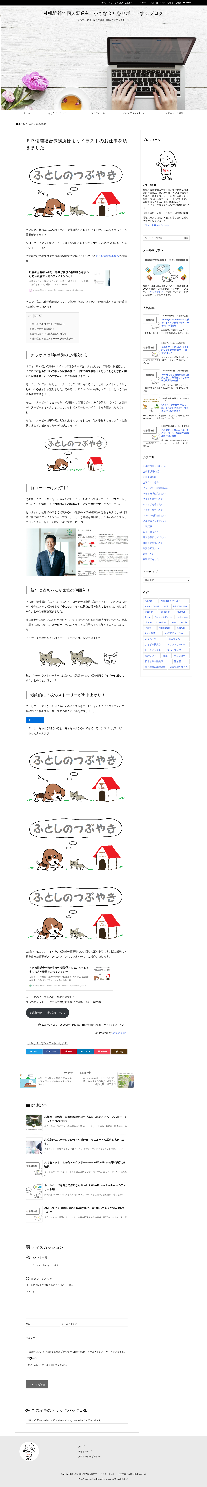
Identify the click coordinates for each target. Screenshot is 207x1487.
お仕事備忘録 (150, 476)
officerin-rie (119, 1032)
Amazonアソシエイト (172, 600)
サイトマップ (85, 1451)
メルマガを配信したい (154, 515)
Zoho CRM (150, 633)
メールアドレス (69, 1323)
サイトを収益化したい (154, 493)
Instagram (182, 617)
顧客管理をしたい (152, 559)
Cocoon (149, 611)
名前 (28, 1323)
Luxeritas (161, 622)
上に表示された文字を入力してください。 (47, 1365)
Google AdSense (163, 617)
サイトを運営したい (114, 1024)
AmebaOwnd (152, 606)
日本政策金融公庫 (154, 661)
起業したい (148, 553)
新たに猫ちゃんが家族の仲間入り (48, 333)
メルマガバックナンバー (155, 520)
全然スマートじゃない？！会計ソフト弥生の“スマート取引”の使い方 (175, 350)
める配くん (174, 638)
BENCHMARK (180, 606)
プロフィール (141, 2)
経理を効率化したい (153, 542)
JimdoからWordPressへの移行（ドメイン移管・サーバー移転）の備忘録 (175, 322)
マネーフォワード (176, 650)
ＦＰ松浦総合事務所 (107, 256)
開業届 (177, 661)
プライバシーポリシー (89, 1456)
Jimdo (148, 622)
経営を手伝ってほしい (154, 537)
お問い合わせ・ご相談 (171, 2)
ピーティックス (153, 650)
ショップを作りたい (153, 504)
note (173, 622)
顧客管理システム (179, 667)
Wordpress (164, 627)
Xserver (181, 627)
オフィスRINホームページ (156, 225)
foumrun (181, 611)
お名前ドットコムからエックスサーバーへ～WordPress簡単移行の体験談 (175, 433)
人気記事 (147, 526)
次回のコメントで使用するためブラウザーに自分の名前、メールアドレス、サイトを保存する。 (77, 1351)
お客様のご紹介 (38, 123)
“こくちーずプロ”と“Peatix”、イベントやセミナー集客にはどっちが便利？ (175, 408)
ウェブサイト (32, 1337)
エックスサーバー (176, 644)
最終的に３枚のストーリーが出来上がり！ (52, 338)
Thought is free (121, 1479)
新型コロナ (179, 655)
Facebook (165, 611)
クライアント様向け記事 (155, 487)
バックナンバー (158, 291)
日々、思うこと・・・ (154, 531)
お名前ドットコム (174, 633)
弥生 (165, 655)
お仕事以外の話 (151, 471)
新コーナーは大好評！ (42, 328)
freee (148, 617)
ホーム (104, 2)
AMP (165, 606)
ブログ (81, 1446)
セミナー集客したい (153, 509)
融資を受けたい (151, 548)
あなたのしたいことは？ (121, 2)
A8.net (148, 600)
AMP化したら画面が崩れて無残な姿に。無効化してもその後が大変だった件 (175, 377)
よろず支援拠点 (153, 644)
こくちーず (150, 638)
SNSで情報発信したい (154, 465)
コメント (30, 1291)
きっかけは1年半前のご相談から (47, 323)
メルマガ (154, 2)
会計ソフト (150, 655)
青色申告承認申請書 (155, 667)
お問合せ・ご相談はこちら (47, 1012)
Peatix (183, 622)
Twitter (148, 627)
